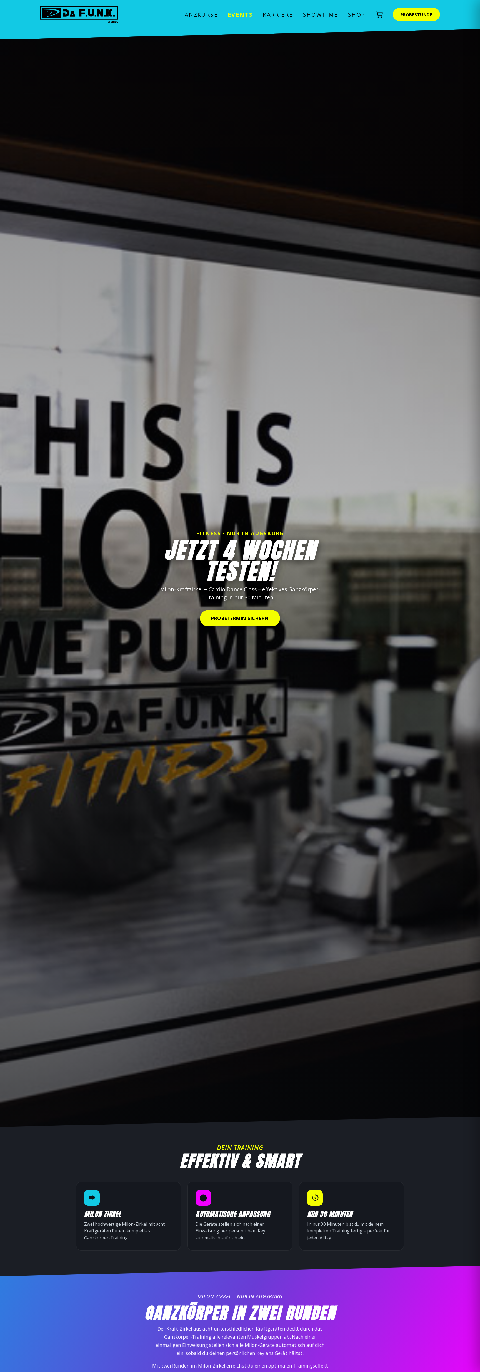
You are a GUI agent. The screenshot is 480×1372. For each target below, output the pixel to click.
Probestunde (416, 14)
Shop (357, 14)
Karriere (278, 14)
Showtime (320, 14)
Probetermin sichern (240, 618)
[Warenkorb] (379, 14)
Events (240, 14)
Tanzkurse (199, 14)
